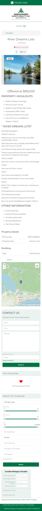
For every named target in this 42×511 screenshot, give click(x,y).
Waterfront (8, 459)
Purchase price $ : (9, 475)
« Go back (9, 33)
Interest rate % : (10, 486)
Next (39, 70)
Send (20, 365)
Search (21, 464)
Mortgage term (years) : (10, 482)
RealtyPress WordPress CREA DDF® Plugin (19, 500)
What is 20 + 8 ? (8, 354)
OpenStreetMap (20, 305)
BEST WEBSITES (34, 508)
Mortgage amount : (9, 491)
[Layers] (37, 265)
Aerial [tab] (9, 260)
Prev (3, 70)
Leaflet (13, 305)
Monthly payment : (9, 495)
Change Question (7, 360)
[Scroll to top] (37, 507)
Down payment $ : (9, 478)
